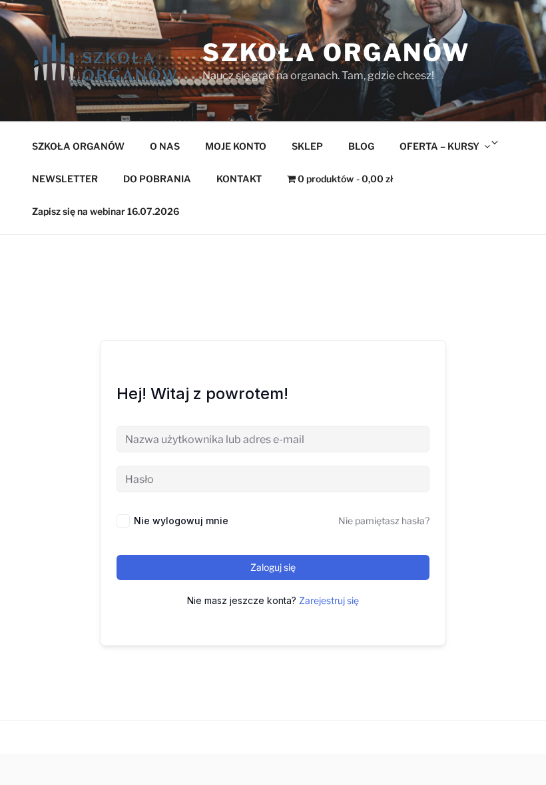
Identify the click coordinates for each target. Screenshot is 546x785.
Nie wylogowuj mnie (181, 520)
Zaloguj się (273, 567)
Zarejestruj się (329, 600)
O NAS (165, 146)
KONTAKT (239, 178)
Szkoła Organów (336, 52)
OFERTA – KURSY (439, 146)
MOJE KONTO (235, 146)
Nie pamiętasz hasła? (383, 520)
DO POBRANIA (157, 178)
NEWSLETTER (65, 178)
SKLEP (307, 146)
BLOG (361, 146)
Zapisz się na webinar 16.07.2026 (105, 211)
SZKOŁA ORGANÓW (78, 146)
